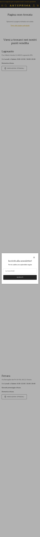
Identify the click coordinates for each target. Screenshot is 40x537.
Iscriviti (20, 277)
